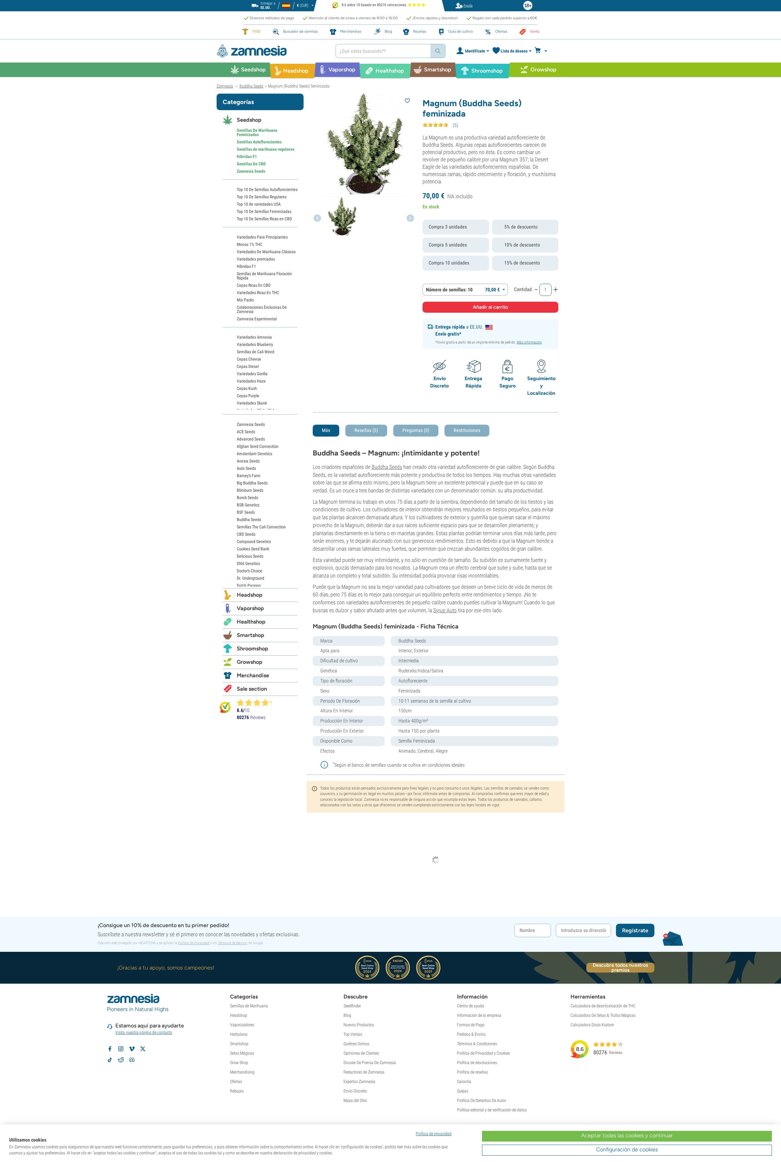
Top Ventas (353, 1034)
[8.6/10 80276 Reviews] (257, 702)
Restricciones (467, 430)
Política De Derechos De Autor (481, 1100)
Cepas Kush (247, 388)
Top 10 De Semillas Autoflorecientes (267, 189)
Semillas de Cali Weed (255, 351)
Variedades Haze (251, 381)
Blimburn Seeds (250, 490)
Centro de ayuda (470, 1005)
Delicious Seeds (250, 556)
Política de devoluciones (477, 1062)
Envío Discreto (355, 1090)
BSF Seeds (246, 512)
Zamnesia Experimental (257, 318)
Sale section (252, 688)
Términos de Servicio (232, 943)
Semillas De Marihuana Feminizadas (257, 132)
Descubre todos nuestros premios (620, 968)
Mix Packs (245, 299)
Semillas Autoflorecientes (259, 141)
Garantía (464, 1081)
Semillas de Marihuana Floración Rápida (264, 275)
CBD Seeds (246, 534)
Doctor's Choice (249, 570)
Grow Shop (239, 1062)
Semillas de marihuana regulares (265, 149)
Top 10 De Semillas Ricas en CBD (264, 218)
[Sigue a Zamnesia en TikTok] (110, 1060)
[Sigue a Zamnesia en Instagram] (121, 1049)
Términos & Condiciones (477, 1043)
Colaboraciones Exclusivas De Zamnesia (262, 309)
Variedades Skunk (252, 403)
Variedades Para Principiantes (262, 237)
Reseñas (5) (366, 430)
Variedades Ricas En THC (258, 292)
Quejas (462, 1090)
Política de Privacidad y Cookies (483, 1053)
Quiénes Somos (356, 1043)
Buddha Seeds (387, 467)
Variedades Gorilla (252, 373)
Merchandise (253, 675)
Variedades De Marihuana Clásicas (266, 251)
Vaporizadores (242, 1024)
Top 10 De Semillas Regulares (261, 196)
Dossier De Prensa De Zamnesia (370, 1062)
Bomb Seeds (247, 497)
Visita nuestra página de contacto (143, 1032)
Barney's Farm (249, 475)
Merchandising (242, 1072)
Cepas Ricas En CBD (254, 285)
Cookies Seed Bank (253, 548)
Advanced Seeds (251, 439)
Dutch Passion (249, 585)
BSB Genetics (248, 504)
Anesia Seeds (248, 461)
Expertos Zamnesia (359, 1081)
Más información (529, 342)
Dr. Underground (250, 578)
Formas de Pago (470, 1024)
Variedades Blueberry (255, 344)
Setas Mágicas (242, 1053)
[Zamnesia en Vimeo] (132, 1049)
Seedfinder (352, 1005)
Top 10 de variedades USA (259, 204)
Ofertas (236, 1081)
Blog (347, 1015)
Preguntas (415, 430)
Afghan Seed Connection (258, 446)
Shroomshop (252, 648)
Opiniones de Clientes (361, 1053)
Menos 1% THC (249, 244)
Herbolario (238, 1034)
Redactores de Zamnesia (364, 1072)
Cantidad (523, 289)
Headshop (249, 595)
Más (326, 430)
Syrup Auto (445, 610)
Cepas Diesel (248, 366)
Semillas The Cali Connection (261, 526)
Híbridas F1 (247, 156)
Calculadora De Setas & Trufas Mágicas (602, 1015)
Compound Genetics (254, 541)
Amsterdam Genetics (254, 453)
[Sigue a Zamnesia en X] (143, 1049)
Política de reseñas (472, 1072)
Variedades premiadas (256, 259)
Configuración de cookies (627, 1149)
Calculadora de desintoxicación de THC (602, 1005)
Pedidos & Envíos (471, 1034)
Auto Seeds (246, 468)
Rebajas (236, 1090)
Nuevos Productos (359, 1024)
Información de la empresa (479, 1015)
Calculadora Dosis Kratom (592, 1024)
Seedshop (249, 120)
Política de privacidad (434, 1133)
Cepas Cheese (249, 359)
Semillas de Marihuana (249, 1005)
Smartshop (250, 635)
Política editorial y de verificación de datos (492, 1109)
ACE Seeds (246, 431)
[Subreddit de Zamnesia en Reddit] (121, 1060)
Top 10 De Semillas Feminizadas (264, 211)
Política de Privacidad (193, 943)
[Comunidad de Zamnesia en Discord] (132, 1060)
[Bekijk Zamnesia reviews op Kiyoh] (225, 707)
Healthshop (251, 621)
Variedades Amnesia (254, 337)
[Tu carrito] (542, 51)
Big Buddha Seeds (252, 482)
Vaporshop (250, 608)
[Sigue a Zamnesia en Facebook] (110, 1049)
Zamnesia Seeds (251, 171)
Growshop (249, 662)
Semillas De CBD (251, 163)
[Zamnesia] (271, 51)
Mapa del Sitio (355, 1100)
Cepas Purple (248, 395)
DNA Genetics (248, 563)
